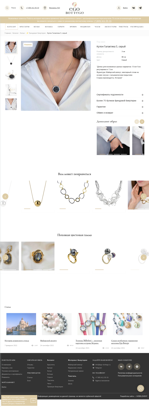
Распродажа (136, 27)
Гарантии (30, 368)
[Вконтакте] (134, 7)
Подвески (85, 27)
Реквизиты (6, 377)
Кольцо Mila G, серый (105, 273)
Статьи (29, 377)
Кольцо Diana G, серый (70, 273)
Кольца (49, 27)
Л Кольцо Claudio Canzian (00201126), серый (36, 274)
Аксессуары (111, 27)
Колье (37, 27)
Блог (29, 381)
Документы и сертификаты (12, 374)
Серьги (61, 27)
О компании (6, 365)
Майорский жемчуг (48, 340)
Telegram (98, 368)
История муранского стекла (17, 340)
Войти (4, 387)
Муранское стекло (75, 368)
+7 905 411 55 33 (101, 377)
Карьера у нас (7, 368)
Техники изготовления (10, 371)
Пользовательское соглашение (130, 376)
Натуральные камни (75, 371)
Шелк (70, 384)
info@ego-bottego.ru (103, 365)
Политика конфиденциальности (130, 373)
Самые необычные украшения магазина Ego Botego (124, 341)
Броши (73, 27)
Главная (8, 33)
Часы (97, 27)
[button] (142, 121)
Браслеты (24, 27)
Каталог (11, 27)
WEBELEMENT (141, 396)
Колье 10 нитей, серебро (106, 212)
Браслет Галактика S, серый (112, 157)
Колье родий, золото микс (71, 212)
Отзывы (30, 365)
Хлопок (71, 381)
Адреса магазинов (102, 381)
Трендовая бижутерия (37, 33)
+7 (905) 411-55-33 (102, 21)
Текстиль (123, 27)
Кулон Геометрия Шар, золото (38, 212)
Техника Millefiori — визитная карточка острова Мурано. (89, 341)
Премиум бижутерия (55, 387)
